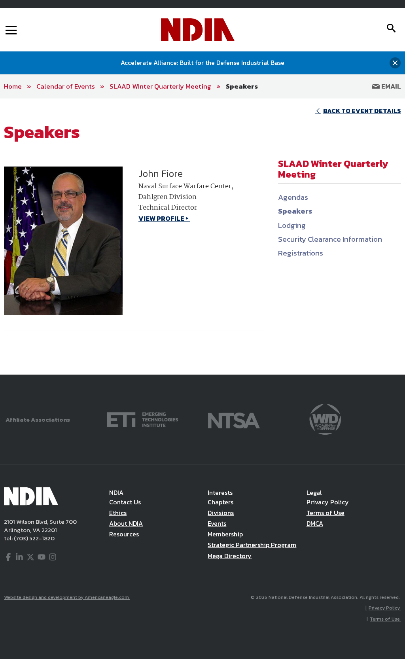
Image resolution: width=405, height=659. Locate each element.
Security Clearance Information (330, 239)
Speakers (242, 86)
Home (13, 86)
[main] (202, 236)
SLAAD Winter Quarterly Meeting (160, 86)
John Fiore (160, 173)
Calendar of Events (65, 86)
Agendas (293, 197)
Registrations (300, 253)
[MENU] (11, 30)
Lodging (292, 225)
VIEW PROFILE (161, 218)
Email (390, 86)
